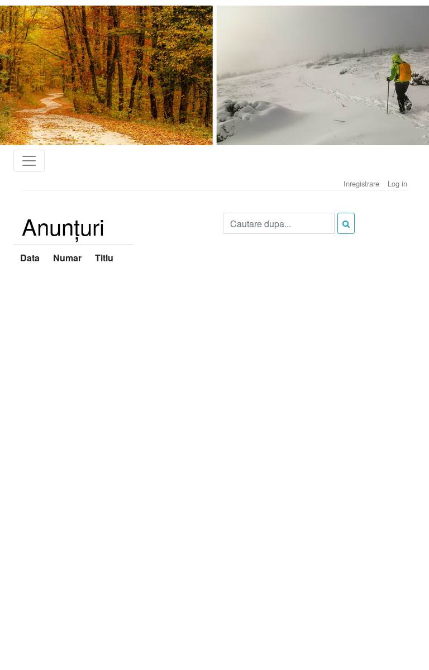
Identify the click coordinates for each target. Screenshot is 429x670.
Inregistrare (361, 183)
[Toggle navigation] (29, 161)
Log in (397, 183)
